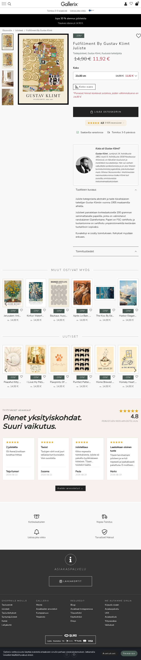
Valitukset (109, 625)
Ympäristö (40, 616)
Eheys (73, 621)
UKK (107, 613)
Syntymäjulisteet (9, 616)
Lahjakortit (72, 581)
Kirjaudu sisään (112, 604)
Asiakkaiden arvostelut (46, 609)
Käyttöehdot (76, 616)
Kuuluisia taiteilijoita (112, 53)
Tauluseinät (7, 604)
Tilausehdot (76, 613)
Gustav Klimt (94, 53)
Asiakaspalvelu (112, 609)
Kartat (4, 621)
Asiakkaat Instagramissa (81, 609)
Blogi (72, 604)
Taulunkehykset (9, 613)
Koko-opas (85, 86)
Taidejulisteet (80, 53)
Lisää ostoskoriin (107, 111)
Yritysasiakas (111, 621)
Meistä (39, 604)
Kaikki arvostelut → (70, 488)
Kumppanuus (42, 613)
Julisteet (5, 609)
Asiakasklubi (111, 616)
